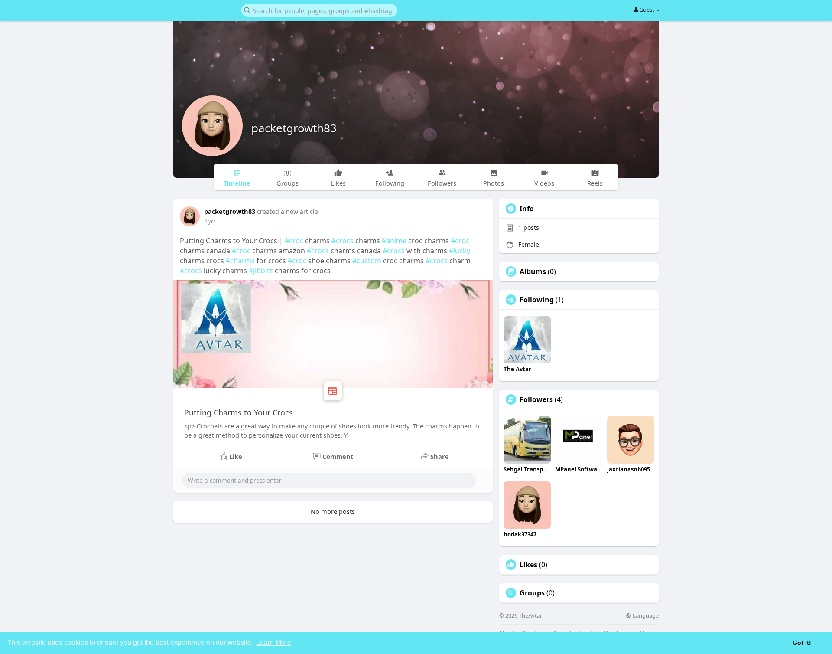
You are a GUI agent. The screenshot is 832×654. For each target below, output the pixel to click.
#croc (294, 240)
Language (645, 615)
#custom (366, 260)
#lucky (459, 250)
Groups (532, 592)
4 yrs (210, 221)
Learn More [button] (273, 642)
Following (537, 299)
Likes (528, 564)
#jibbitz (261, 270)
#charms (240, 260)
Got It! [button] (802, 642)
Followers (536, 399)
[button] (319, 10)
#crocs (343, 240)
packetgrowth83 (294, 128)
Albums (533, 271)
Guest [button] (647, 9)
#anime (394, 240)
